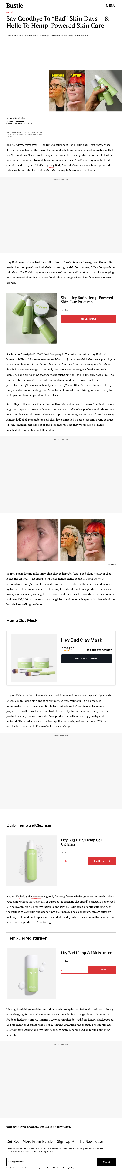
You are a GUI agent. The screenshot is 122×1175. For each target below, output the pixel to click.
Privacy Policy (68, 1168)
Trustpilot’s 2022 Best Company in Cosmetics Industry (55, 354)
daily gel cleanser (30, 896)
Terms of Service (53, 1168)
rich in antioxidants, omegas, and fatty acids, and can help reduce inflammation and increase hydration (59, 584)
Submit (106, 1161)
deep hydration (19, 1019)
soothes (25, 711)
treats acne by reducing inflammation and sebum (60, 1024)
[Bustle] (14, 5)
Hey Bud (54, 165)
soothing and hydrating (36, 1030)
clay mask (41, 695)
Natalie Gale (19, 118)
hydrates (54, 711)
